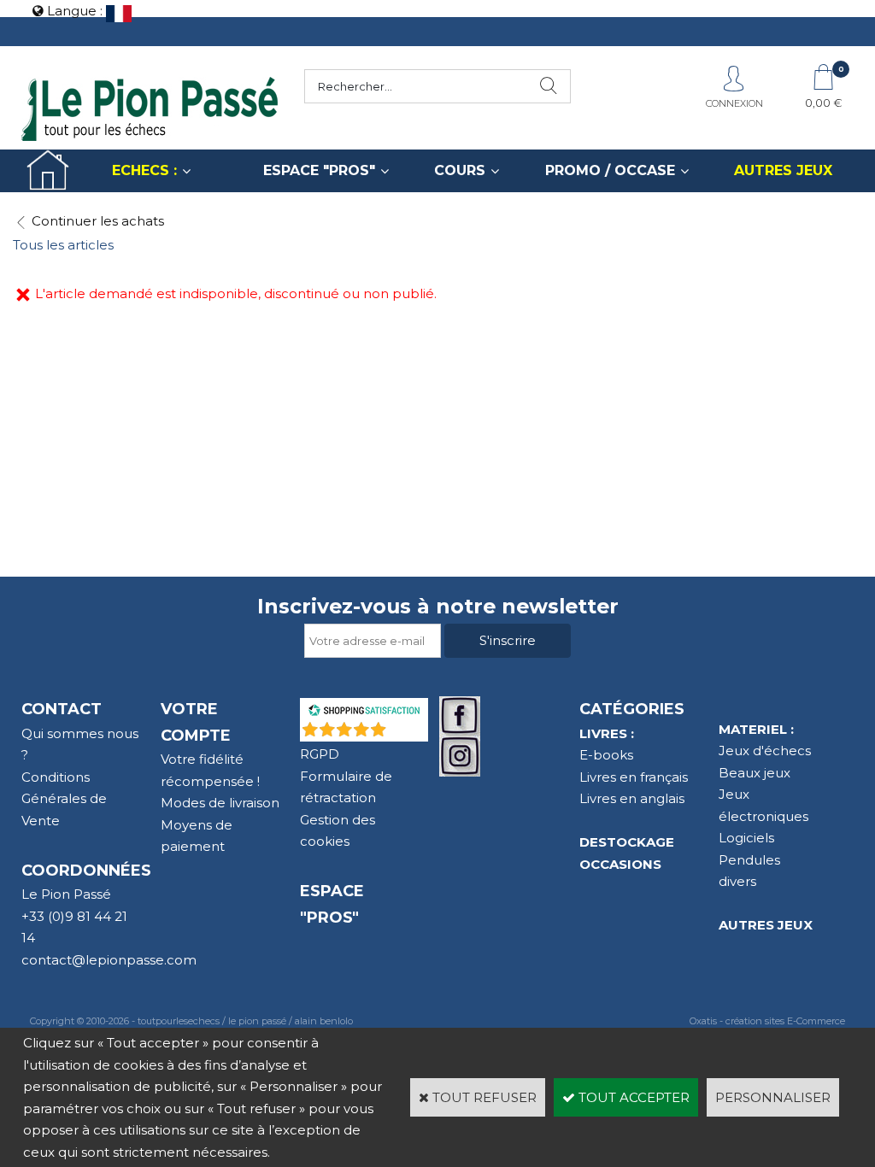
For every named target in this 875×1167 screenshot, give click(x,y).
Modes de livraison (220, 803)
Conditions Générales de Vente (64, 799)
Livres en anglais (631, 798)
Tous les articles (63, 245)
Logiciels (746, 838)
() (408, 732)
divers (737, 881)
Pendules (749, 860)
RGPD (319, 754)
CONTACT (61, 709)
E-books (606, 755)
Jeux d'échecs (765, 750)
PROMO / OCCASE (610, 170)
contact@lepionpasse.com (109, 960)
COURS (459, 170)
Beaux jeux (754, 773)
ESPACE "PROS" (319, 170)
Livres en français (633, 777)
